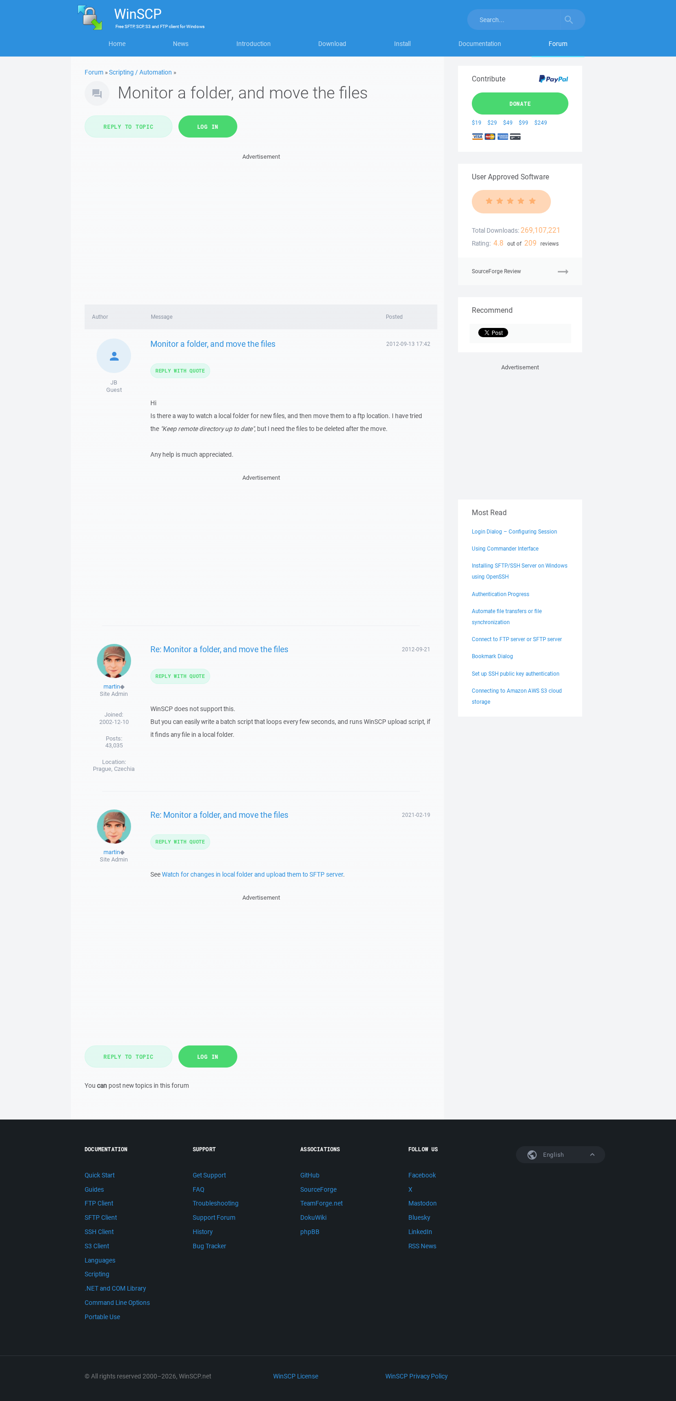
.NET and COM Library (115, 1288)
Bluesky (419, 1217)
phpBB (310, 1232)
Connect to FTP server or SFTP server (517, 639)
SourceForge (318, 1189)
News (181, 44)
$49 (508, 122)
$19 (476, 122)
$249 (540, 122)
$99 (523, 122)
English (552, 1155)
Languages (100, 1260)
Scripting (97, 1274)
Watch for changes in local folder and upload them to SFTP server (252, 874)
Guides (94, 1189)
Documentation (479, 44)
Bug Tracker (209, 1246)
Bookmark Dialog (492, 656)
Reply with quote (180, 370)
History (202, 1232)
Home (117, 44)
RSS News (422, 1246)
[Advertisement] (261, 226)
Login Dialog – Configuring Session (514, 531)
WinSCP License (295, 1376)
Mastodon (422, 1203)
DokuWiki (313, 1217)
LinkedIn (420, 1232)
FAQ (198, 1189)
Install (402, 44)
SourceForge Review (496, 271)
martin (111, 686)
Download (332, 44)
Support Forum (214, 1217)
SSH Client (99, 1232)
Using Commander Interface (505, 548)
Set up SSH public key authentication (515, 673)
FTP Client (99, 1203)
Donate (520, 103)
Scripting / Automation (140, 72)
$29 (492, 122)
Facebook (422, 1175)
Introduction (253, 44)
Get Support (209, 1175)
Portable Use (102, 1317)
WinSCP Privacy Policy (416, 1376)
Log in (208, 126)
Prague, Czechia (114, 769)
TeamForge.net (321, 1203)
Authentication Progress (500, 594)
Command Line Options (117, 1302)
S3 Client (97, 1246)
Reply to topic (128, 126)
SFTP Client (101, 1217)
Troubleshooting (216, 1203)
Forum (558, 44)
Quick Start (100, 1175)
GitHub (310, 1175)
